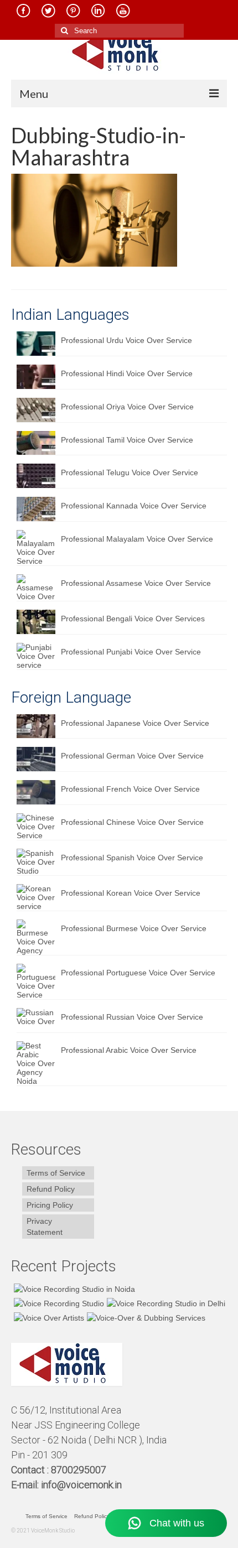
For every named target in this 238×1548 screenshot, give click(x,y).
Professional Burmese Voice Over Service (133, 928)
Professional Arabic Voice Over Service (128, 1050)
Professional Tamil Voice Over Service (127, 439)
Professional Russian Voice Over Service (132, 1016)
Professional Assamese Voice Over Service (136, 583)
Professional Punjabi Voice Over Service (131, 651)
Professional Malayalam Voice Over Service (137, 538)
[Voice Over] (144, 1317)
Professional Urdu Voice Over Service (126, 340)
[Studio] (47, 1317)
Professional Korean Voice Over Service (130, 893)
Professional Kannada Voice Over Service (133, 505)
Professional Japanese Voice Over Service (135, 723)
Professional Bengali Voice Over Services (133, 618)
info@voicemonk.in (81, 1484)
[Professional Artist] (57, 1303)
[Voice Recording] (164, 1303)
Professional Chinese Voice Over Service (132, 822)
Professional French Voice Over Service (130, 789)
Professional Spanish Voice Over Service (132, 857)
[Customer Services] (73, 1289)
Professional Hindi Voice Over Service (127, 373)
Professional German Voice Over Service (132, 755)
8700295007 (79, 1470)
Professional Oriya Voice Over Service (127, 406)
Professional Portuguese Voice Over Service (138, 972)
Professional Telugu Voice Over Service (129, 472)
